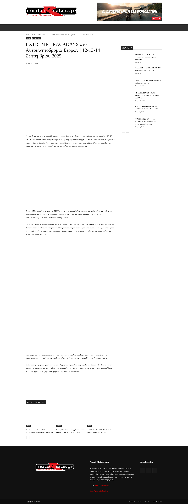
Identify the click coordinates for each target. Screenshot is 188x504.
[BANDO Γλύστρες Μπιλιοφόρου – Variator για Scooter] (127, 83)
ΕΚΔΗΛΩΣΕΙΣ (36, 38)
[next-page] (32, 437)
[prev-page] (28, 437)
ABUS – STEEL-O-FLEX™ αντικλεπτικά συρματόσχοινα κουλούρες (145, 56)
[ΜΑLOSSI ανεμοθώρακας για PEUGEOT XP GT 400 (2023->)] (127, 109)
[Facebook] (43, 388)
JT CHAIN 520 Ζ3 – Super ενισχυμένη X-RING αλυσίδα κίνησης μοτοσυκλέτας (145, 121)
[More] (67, 388)
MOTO (33, 35)
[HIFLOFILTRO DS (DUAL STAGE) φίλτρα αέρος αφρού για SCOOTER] (127, 96)
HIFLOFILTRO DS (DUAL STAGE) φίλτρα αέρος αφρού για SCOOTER (147, 95)
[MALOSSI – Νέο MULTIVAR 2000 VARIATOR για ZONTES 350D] (101, 417)
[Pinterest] (55, 388)
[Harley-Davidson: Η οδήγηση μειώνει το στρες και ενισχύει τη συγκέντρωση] (70, 417)
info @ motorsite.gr (102, 485)
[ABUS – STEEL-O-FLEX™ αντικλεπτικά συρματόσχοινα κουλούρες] (40, 417)
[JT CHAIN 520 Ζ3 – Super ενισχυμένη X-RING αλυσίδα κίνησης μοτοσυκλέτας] (127, 122)
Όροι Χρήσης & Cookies (99, 491)
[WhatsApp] (60, 388)
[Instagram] (148, 470)
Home (27, 35)
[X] (49, 388)
